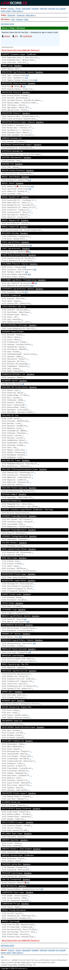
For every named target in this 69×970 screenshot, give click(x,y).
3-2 (35, 283)
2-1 (27, 75)
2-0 (35, 269)
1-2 (25, 619)
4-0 (42, 889)
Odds (26, 19)
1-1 (26, 78)
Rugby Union (6, 11)
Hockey (11, 9)
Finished (19, 19)
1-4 (32, 186)
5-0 (28, 883)
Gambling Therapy (25, 965)
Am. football (60, 9)
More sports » (17, 11)
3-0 (29, 189)
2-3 (29, 180)
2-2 (36, 80)
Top (2, 957)
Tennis (18, 9)
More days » (31, 15)
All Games (5, 19)
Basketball (26, 9)
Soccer (4, 9)
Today (3, 15)
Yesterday (11, 15)
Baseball (51, 9)
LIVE (13, 19)
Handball (35, 9)
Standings (18, 66)
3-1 (31, 245)
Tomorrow (21, 15)
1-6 (24, 267)
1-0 (24, 87)
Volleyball (43, 9)
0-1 (29, 252)
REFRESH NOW (7, 24)
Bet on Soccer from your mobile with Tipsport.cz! (21, 50)
